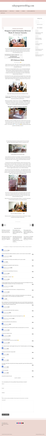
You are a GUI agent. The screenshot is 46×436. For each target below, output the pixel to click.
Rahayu (5, 348)
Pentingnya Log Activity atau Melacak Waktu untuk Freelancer (39, 55)
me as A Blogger (20, 28)
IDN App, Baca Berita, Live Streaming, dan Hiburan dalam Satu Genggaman (7, 237)
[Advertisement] (18, 133)
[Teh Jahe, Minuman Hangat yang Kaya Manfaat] (32, 225)
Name (3, 383)
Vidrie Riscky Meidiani (7, 318)
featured (14, 28)
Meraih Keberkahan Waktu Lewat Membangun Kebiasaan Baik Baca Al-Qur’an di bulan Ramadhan (39, 33)
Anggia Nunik (6, 312)
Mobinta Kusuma (6, 267)
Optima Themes (9, 434)
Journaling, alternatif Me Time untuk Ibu (38, 44)
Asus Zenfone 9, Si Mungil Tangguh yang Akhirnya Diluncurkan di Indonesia (28, 237)
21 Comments (17, 221)
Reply (33, 254)
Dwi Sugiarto (6, 324)
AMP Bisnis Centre (7, 286)
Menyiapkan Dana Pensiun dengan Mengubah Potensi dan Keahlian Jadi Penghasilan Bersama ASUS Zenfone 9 (17, 239)
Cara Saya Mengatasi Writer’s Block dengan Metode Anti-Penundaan (38, 39)
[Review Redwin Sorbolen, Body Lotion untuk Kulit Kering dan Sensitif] (4, 225)
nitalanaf (5, 342)
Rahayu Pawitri (20, 34)
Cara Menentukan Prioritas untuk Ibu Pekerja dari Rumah (39, 50)
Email (3, 388)
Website (3, 392)
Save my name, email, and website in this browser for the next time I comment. (15, 398)
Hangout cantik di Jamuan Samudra (14, 57)
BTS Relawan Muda (13, 56)
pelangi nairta (6, 256)
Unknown (5, 250)
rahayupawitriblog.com (23, 5)
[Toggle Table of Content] (21, 55)
